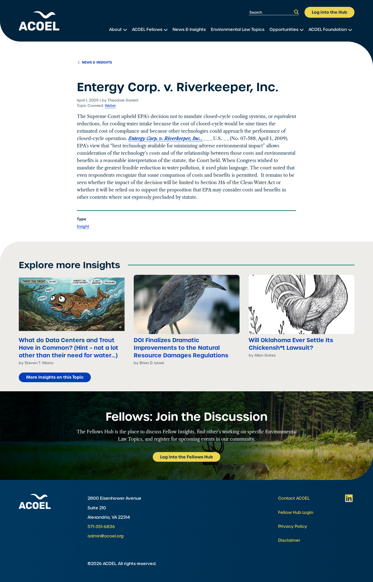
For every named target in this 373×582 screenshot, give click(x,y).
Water (110, 105)
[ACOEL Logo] (35, 501)
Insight (83, 226)
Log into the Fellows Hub (186, 457)
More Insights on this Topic (54, 377)
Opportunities (283, 29)
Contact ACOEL (294, 498)
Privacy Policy (292, 526)
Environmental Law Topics (237, 29)
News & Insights (189, 29)
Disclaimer (289, 540)
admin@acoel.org (106, 536)
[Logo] (39, 21)
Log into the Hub (329, 12)
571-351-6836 (101, 526)
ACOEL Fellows (147, 29)
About (115, 29)
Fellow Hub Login (295, 512)
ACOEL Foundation (328, 29)
